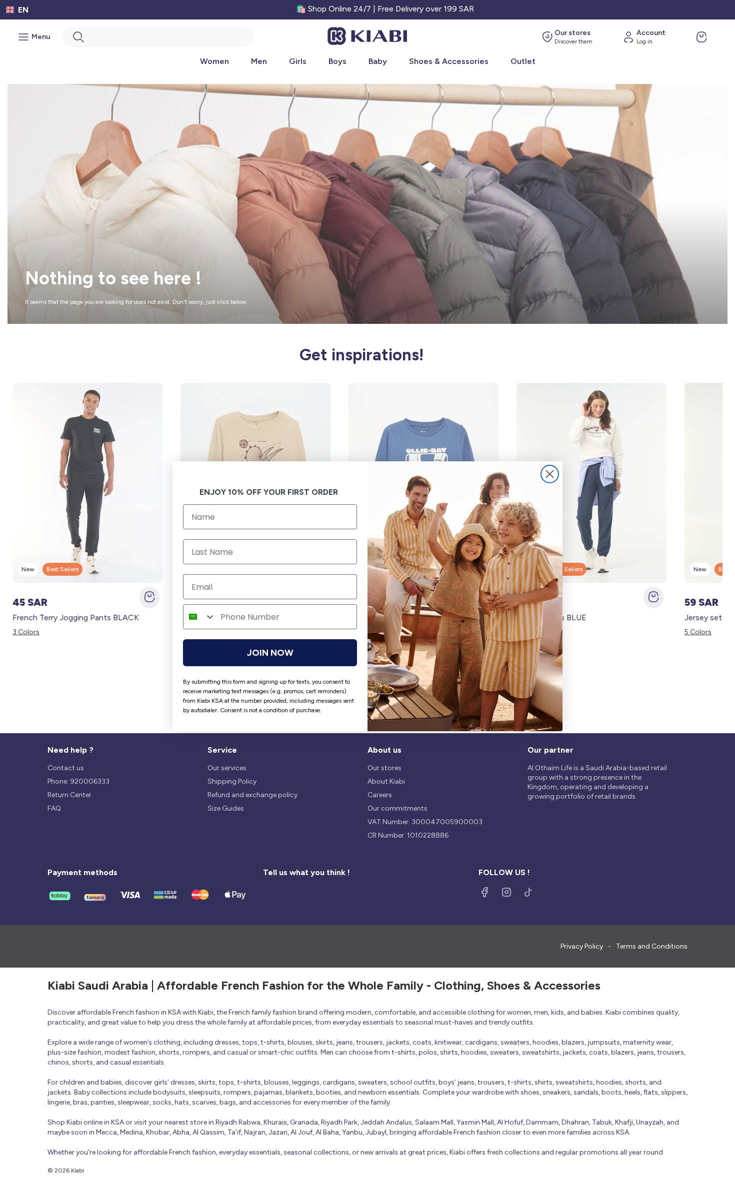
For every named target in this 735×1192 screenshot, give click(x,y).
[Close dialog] (549, 474)
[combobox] (200, 617)
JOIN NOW (270, 652)
